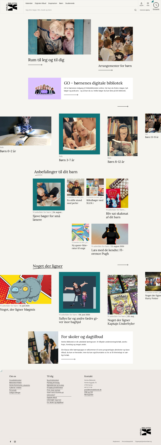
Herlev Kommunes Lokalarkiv (19, 385)
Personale (12, 390)
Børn (61, 3)
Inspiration (52, 3)
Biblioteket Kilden (15, 383)
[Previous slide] (122, 109)
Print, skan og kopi (53, 390)
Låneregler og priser (54, 400)
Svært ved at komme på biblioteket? (55, 394)
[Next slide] (122, 106)
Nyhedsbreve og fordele (55, 385)
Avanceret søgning (145, 10)
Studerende (69, 3)
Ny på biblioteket (53, 380)
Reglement (116, 441)
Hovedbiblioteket (15, 380)
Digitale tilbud (40, 3)
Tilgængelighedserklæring (143, 441)
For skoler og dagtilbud (55, 402)
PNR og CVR (88, 392)
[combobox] (80, 10)
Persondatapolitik (127, 441)
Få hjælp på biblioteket (55, 388)
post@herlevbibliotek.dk (92, 390)
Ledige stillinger (14, 393)
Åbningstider (88, 395)
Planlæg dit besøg (53, 383)
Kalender (29, 3)
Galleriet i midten (15, 388)
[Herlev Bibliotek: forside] (11, 6)
